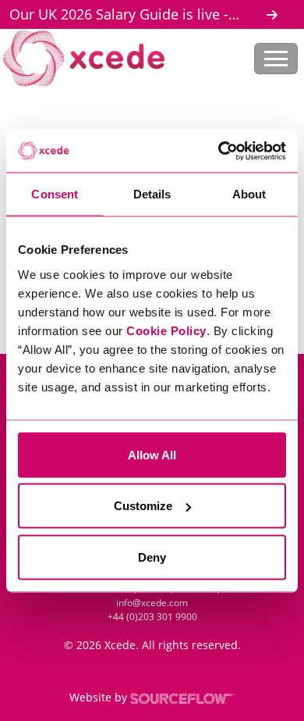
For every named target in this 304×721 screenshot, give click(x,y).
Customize (143, 505)
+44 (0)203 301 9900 (152, 616)
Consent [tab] (54, 194)
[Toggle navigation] (276, 58)
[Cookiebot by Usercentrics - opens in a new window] (218, 151)
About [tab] (249, 194)
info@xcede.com (152, 602)
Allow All (152, 454)
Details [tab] (152, 194)
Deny (152, 556)
